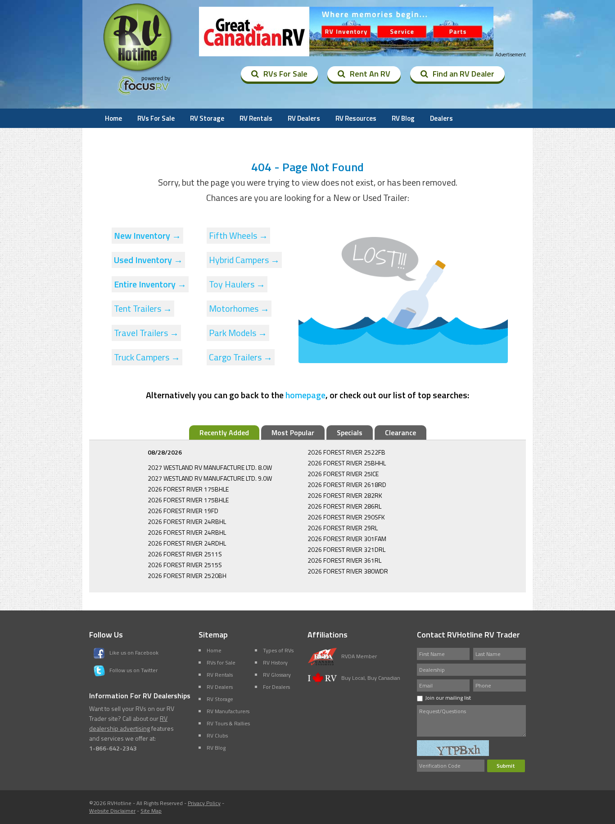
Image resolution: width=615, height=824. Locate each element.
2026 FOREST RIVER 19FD (183, 510)
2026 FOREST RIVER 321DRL (346, 549)
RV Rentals (256, 118)
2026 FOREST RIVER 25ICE (343, 473)
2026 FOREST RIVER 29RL (343, 528)
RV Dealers (304, 118)
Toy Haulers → (237, 284)
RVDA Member (359, 656)
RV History (275, 662)
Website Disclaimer (112, 810)
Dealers (441, 118)
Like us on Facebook (133, 652)
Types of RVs (278, 650)
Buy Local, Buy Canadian (370, 678)
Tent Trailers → (143, 308)
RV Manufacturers (228, 711)
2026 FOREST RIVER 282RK (345, 495)
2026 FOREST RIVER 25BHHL (347, 463)
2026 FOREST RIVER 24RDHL (187, 543)
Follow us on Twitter (133, 670)
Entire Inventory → (150, 284)
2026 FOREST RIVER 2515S (185, 564)
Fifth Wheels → (238, 235)
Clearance (400, 432)
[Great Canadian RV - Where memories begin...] (346, 31)
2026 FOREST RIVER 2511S (185, 554)
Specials (349, 432)
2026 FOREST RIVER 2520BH (187, 575)
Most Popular (292, 432)
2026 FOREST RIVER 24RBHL (187, 521)
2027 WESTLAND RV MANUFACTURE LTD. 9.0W (210, 478)
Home (113, 118)
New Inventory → (147, 235)
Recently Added (224, 432)
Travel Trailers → (146, 333)
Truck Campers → (147, 357)
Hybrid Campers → (244, 260)
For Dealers (276, 687)
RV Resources (355, 118)
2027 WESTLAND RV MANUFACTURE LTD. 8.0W (210, 467)
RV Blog (403, 118)
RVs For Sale (285, 74)
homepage (305, 395)
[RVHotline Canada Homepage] (138, 71)
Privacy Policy (204, 803)
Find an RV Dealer (463, 74)
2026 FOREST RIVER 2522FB (346, 452)
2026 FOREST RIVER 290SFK (346, 517)
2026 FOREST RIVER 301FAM (347, 538)
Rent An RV (370, 74)
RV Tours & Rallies (228, 723)
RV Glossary (277, 674)
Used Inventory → (148, 260)
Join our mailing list (448, 697)
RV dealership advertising (128, 723)
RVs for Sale (221, 662)
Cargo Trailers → (240, 357)
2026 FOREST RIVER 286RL (344, 506)
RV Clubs (217, 735)
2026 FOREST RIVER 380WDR (348, 571)
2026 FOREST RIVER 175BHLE (188, 489)
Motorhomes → (239, 308)
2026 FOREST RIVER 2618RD (347, 484)
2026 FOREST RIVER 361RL (344, 560)
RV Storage (207, 118)
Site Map (151, 810)
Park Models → (238, 333)
